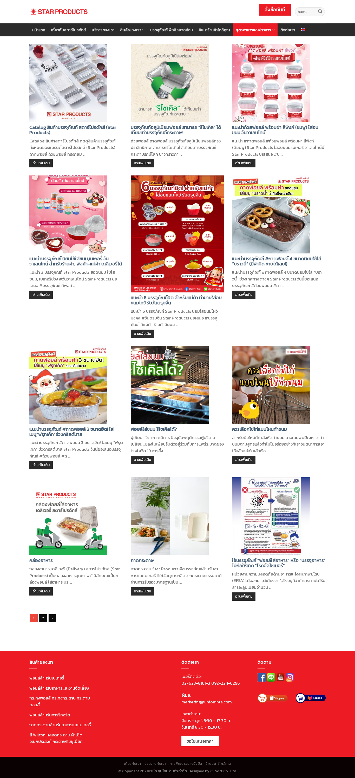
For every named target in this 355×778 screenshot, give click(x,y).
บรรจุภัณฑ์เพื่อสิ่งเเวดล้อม (171, 30)
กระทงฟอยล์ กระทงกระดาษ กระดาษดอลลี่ (59, 701)
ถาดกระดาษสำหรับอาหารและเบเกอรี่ (60, 725)
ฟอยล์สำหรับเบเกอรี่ (46, 678)
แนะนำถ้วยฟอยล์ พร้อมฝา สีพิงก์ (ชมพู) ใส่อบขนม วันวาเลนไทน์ (275, 130)
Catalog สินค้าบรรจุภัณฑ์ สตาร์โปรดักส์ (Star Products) (72, 130)
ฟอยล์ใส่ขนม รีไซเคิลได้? (154, 429)
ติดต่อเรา (287, 30)
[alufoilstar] (58, 12)
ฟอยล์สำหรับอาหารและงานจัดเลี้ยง (59, 688)
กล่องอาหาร (41, 560)
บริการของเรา (103, 30)
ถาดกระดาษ (142, 560)
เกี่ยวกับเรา (132, 763)
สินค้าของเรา (130, 30)
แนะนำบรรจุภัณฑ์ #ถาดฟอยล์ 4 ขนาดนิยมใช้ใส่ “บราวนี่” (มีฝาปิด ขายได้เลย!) (276, 261)
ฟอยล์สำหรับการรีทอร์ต (49, 715)
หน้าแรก (38, 30)
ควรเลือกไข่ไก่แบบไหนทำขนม (259, 429)
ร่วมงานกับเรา (155, 763)
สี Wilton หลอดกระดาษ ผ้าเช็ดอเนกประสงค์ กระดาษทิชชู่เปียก (56, 738)
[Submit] (320, 11)
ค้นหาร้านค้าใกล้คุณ (214, 30)
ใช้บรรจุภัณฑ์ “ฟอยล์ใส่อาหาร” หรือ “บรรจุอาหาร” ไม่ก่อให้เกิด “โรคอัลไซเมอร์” (279, 563)
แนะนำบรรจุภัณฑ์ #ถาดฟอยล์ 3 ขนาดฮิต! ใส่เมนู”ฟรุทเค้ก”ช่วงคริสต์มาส (71, 432)
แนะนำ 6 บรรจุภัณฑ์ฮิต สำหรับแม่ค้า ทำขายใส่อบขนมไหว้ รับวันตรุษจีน (176, 300)
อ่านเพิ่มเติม (41, 163)
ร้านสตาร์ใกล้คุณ (218, 763)
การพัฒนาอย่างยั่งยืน (186, 763)
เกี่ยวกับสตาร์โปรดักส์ (68, 30)
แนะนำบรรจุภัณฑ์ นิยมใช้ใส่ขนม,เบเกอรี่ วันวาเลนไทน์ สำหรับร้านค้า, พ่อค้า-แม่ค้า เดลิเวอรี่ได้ (75, 261)
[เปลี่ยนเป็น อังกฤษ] (303, 29)
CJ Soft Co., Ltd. (223, 771)
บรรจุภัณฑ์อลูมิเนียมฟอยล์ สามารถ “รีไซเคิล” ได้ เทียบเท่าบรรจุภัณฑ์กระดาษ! (176, 130)
